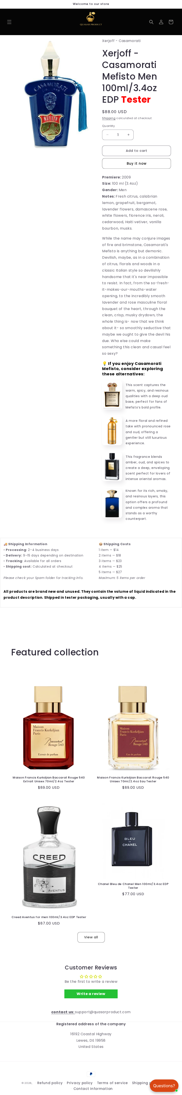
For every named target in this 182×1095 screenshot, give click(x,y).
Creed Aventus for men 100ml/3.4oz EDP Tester (49, 917)
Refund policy (50, 1083)
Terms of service (112, 1083)
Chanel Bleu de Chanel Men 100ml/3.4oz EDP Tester (133, 886)
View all (91, 937)
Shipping (109, 118)
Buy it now (136, 163)
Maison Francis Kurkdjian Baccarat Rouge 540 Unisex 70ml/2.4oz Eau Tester (133, 779)
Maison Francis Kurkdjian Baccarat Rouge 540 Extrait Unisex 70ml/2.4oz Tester (49, 779)
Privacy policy (80, 1083)
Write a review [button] (91, 993)
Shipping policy (146, 1083)
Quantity (108, 126)
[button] (9, 22)
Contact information (93, 1088)
